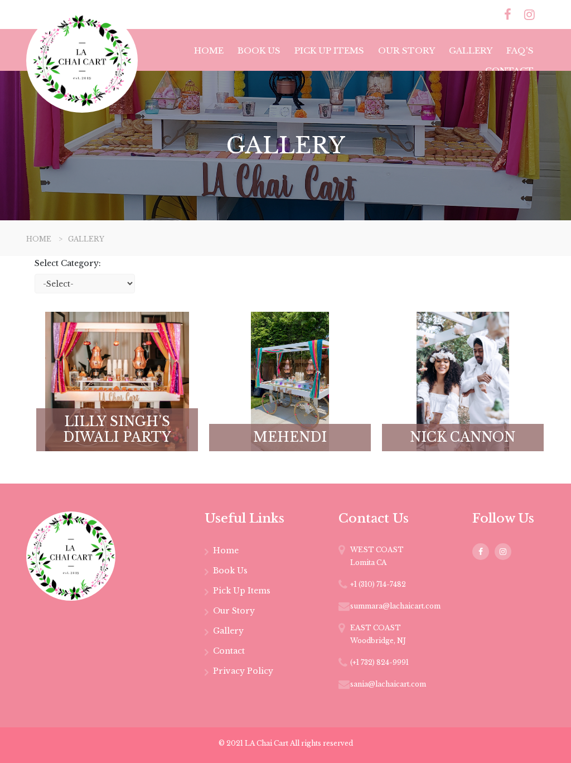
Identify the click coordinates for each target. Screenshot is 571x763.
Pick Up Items (329, 50)
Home (209, 50)
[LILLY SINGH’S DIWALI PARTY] (117, 380)
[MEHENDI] (290, 380)
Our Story (406, 50)
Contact (509, 70)
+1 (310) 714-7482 (378, 584)
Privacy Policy (243, 671)
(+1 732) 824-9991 (379, 662)
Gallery (470, 50)
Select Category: (68, 263)
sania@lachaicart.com (388, 684)
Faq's (520, 50)
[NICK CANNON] (463, 380)
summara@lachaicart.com (395, 606)
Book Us (259, 50)
